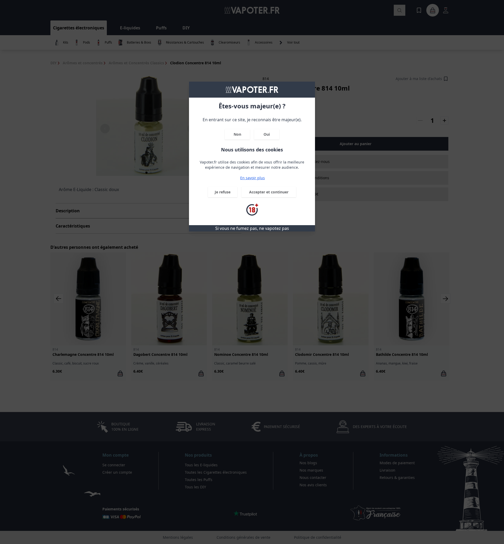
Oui (267, 134)
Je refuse (222, 191)
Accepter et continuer (268, 191)
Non (237, 134)
